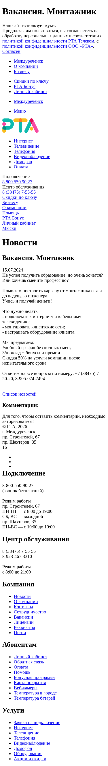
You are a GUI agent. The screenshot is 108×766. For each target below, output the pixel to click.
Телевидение (26, 146)
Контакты (23, 606)
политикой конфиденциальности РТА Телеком (48, 41)
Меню (20, 111)
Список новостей (19, 394)
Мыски (9, 228)
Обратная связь (29, 661)
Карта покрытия (30, 682)
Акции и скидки (30, 758)
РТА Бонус (24, 86)
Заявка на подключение (37, 722)
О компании (26, 66)
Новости (22, 596)
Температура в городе (35, 692)
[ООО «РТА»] (20, 131)
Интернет (23, 140)
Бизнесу (22, 71)
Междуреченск (28, 61)
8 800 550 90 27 (17, 181)
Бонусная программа (34, 677)
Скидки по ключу (31, 81)
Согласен (11, 51)
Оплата (21, 166)
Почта (20, 632)
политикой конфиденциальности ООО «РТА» (47, 46)
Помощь (10, 212)
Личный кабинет (30, 91)
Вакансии (23, 617)
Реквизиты (24, 627)
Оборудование (28, 753)
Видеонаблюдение (32, 156)
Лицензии (24, 622)
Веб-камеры (25, 687)
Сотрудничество (30, 611)
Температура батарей (34, 698)
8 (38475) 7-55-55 (19, 192)
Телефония (24, 151)
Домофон (23, 161)
